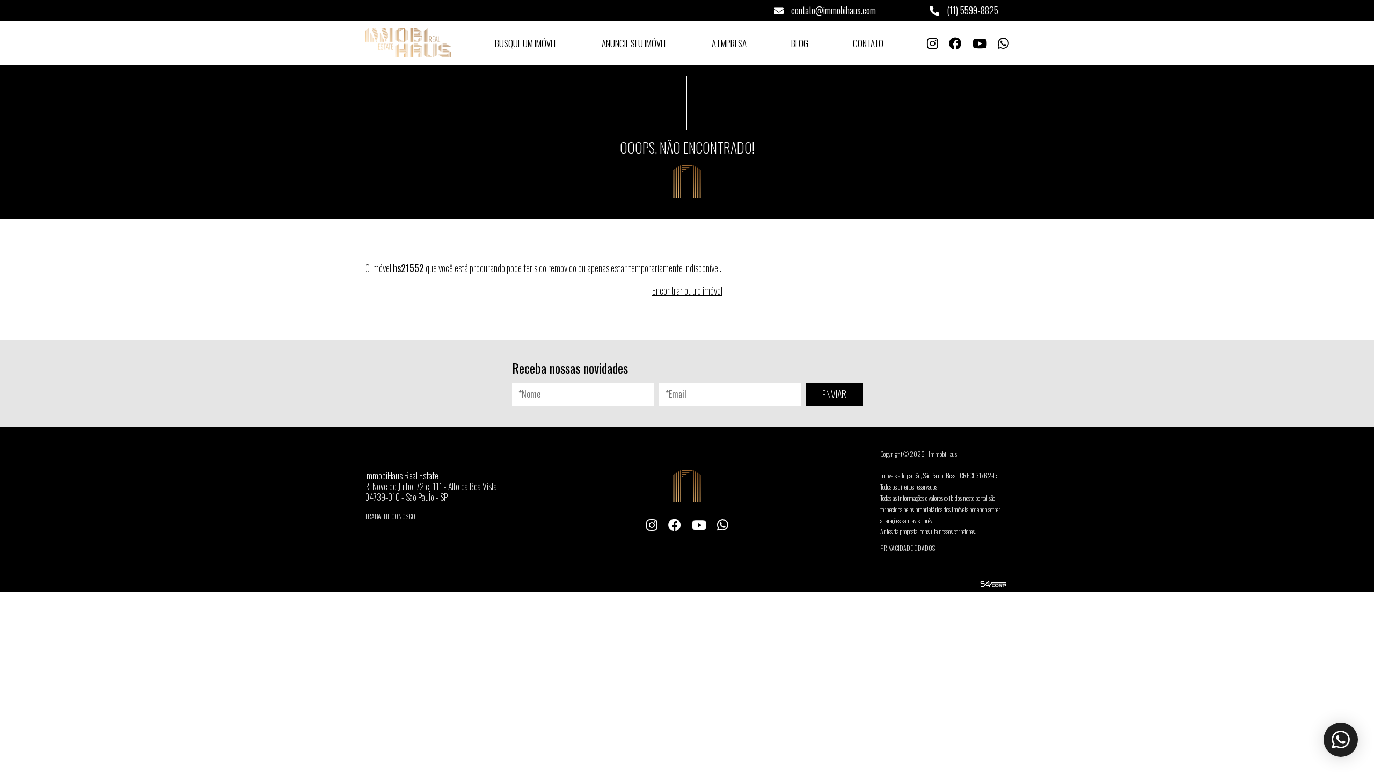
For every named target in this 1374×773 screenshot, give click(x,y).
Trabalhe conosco (390, 516)
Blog (799, 43)
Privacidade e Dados (907, 547)
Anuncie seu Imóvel (634, 43)
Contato (868, 43)
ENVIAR (834, 394)
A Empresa (729, 43)
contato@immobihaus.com (832, 10)
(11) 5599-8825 (971, 10)
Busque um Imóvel (526, 43)
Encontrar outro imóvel (687, 290)
